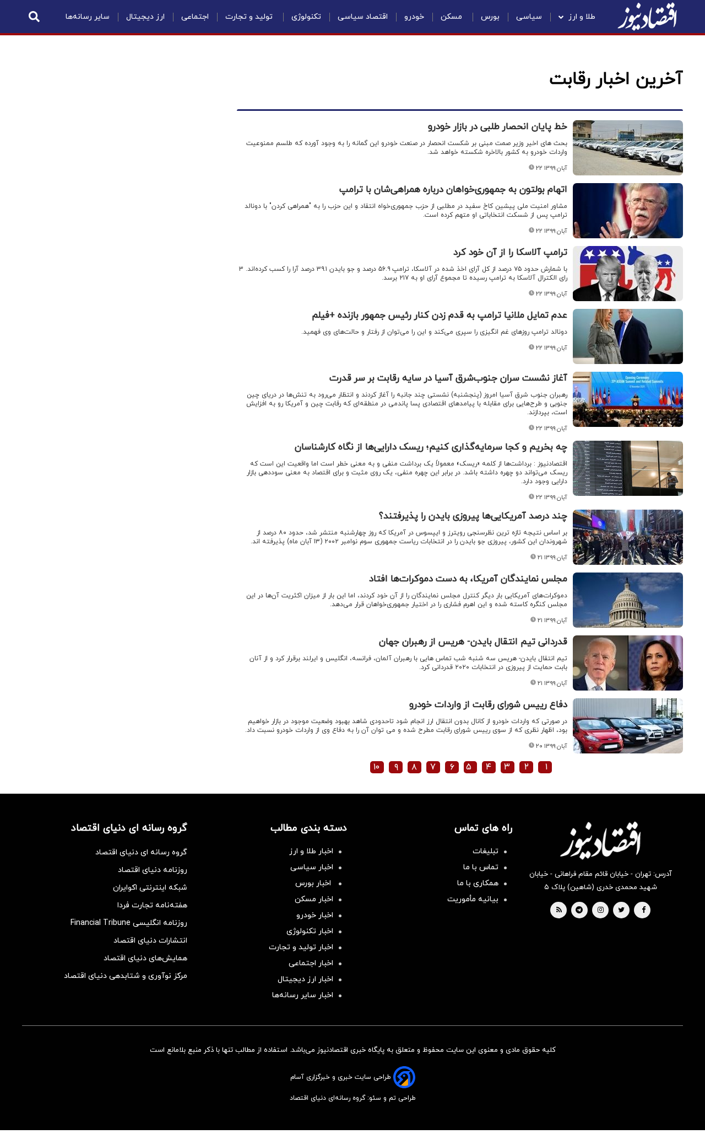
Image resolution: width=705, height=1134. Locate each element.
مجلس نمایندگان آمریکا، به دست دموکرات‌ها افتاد (468, 579)
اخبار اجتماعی (311, 963)
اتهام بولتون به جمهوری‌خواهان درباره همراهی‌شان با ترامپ (453, 189)
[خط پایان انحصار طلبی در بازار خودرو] (628, 147)
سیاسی (529, 17)
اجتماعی (195, 17)
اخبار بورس (314, 883)
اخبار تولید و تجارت (301, 947)
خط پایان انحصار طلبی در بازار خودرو (497, 126)
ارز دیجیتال (145, 17)
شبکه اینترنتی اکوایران (150, 887)
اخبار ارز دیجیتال (305, 979)
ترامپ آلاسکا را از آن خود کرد (510, 252)
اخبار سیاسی (311, 867)
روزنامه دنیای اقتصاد (152, 870)
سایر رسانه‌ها (88, 17)
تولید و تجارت (250, 17)
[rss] (559, 911)
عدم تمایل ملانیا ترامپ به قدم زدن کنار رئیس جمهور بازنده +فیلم (439, 315)
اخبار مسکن (314, 899)
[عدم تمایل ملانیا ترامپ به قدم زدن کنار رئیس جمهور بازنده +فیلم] (628, 336)
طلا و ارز (582, 17)
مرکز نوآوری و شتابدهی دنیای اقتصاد (125, 976)
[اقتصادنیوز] (600, 840)
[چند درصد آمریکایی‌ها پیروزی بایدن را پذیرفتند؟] (628, 537)
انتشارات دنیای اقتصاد (150, 940)
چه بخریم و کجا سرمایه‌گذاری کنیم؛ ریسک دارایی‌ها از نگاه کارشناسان (431, 447)
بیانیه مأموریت (472, 899)
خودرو (414, 17)
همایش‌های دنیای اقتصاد (145, 958)
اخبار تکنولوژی (309, 931)
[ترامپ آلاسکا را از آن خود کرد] (628, 273)
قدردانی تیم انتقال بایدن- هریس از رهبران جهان (473, 642)
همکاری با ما (477, 883)
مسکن (452, 17)
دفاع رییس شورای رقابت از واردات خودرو (488, 705)
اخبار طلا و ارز (311, 851)
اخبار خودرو (314, 915)
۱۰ (376, 767)
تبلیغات (485, 851)
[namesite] (647, 16)
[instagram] (601, 911)
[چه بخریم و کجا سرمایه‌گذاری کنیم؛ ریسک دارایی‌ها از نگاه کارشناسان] (628, 468)
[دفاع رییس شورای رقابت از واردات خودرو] (628, 725)
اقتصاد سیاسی (363, 17)
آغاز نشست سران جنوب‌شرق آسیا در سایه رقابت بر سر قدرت (448, 378)
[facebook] (644, 911)
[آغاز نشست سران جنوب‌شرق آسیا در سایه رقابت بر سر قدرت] (628, 399)
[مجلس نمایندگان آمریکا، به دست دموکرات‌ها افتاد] (628, 600)
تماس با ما (480, 867)
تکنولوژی (306, 17)
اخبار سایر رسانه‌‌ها (302, 995)
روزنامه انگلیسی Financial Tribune (128, 923)
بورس (490, 17)
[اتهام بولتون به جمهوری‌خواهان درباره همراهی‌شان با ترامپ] (628, 210)
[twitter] (621, 911)
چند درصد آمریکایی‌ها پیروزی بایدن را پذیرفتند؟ (473, 516)
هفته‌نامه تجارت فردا (152, 905)
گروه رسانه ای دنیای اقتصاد (141, 852)
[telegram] (579, 911)
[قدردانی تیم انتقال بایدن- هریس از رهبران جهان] (628, 663)
